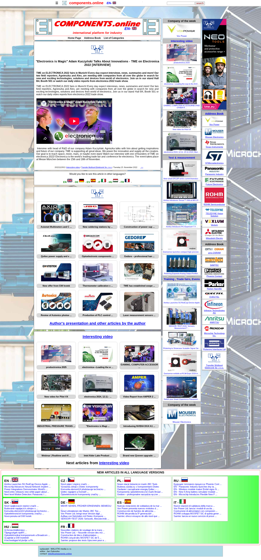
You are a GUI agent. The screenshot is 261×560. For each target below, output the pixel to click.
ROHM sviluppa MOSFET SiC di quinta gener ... (197, 513)
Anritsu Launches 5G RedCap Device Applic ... (182, 304)
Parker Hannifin (214, 288)
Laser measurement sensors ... (139, 315)
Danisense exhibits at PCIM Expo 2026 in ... (182, 374)
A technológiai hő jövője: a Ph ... (19, 540)
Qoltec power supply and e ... (56, 256)
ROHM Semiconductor (214, 204)
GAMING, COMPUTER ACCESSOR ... (139, 365)
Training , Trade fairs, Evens (182, 279)
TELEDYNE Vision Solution (214, 214)
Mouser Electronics (182, 422)
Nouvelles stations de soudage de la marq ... (82, 530)
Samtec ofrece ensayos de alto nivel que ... (138, 516)
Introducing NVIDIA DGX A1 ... (139, 426)
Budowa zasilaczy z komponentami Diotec (138, 486)
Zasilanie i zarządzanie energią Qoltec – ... (138, 489)
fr (122, 182)
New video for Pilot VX (56, 396)
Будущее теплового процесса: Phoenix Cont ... (198, 484)
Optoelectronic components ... (98, 256)
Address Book (92, 38)
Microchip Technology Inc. (214, 334)
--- (141, 167)
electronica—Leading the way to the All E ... (181, 84)
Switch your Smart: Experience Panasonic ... (182, 399)
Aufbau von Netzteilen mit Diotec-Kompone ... (83, 516)
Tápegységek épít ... (15, 532)
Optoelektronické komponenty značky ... (81, 494)
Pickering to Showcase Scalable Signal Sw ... (181, 348)
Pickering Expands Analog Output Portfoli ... (182, 274)
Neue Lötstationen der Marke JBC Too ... (81, 511)
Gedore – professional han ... (139, 256)
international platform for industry (97, 32)
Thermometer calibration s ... (98, 285)
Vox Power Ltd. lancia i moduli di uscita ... (194, 508)
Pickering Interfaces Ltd (214, 349)
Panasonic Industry (214, 174)
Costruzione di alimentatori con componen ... (196, 511)
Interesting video (73, 167)
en (65, 182)
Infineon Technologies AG (214, 311)
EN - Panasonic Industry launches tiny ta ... (195, 486)
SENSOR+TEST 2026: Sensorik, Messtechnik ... (85, 518)
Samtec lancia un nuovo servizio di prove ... (195, 516)
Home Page (74, 38)
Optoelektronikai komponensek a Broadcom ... (27, 535)
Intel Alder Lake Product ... (98, 455)
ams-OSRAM (214, 253)
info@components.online (60, 553)
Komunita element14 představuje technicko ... (83, 489)
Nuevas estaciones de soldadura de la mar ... (139, 506)
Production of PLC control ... (98, 315)
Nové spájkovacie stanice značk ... (21, 506)
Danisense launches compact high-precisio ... (181, 252)
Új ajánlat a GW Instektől (16, 537)
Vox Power (182, 36)
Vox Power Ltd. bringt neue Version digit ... (81, 513)
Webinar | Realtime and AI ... (56, 455)
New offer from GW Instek (56, 285)
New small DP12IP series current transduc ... (182, 179)
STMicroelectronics (214, 163)
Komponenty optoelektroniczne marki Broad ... (140, 492)
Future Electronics (214, 184)
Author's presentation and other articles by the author (98, 323)
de (76, 182)
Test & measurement (181, 157)
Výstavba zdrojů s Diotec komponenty (79, 486)
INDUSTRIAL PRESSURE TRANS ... (56, 426)
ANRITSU (214, 322)
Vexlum (214, 225)
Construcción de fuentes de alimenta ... (136, 511)
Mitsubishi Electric (214, 238)
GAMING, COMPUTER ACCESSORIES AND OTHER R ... (182, 107)
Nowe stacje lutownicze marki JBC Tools (137, 484)
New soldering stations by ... (98, 227)
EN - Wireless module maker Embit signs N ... (196, 489)
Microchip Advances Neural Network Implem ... (27, 486)
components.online (86, 3)
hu (110, 182)
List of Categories (114, 38)
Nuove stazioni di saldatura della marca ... (194, 506)
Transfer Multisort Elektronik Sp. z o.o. (96, 167)
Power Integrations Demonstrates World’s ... (26, 489)
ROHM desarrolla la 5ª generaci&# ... (135, 513)
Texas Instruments (214, 147)
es (88, 182)
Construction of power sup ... (139, 227)
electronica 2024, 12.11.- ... (97, 396)
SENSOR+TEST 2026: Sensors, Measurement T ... (182, 327)
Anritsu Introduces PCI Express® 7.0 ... (182, 227)
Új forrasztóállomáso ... (15, 530)
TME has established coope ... (139, 285)
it (99, 182)
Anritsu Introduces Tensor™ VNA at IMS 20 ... (181, 200)
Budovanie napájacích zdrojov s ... (21, 508)
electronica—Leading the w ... (97, 367)
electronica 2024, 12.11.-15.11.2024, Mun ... (182, 152)
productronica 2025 (56, 367)
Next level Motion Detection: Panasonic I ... (25, 494)
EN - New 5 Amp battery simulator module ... (196, 492)
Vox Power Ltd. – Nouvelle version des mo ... (83, 532)
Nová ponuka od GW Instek (18, 516)
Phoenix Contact (214, 276)
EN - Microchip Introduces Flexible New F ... (195, 494)
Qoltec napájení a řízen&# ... (75, 492)
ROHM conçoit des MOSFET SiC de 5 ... (81, 537)
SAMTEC (214, 265)
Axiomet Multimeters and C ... (56, 227)
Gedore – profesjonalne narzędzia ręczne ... (138, 494)
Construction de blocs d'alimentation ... (80, 535)
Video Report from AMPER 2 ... (139, 396)
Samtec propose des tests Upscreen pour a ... (83, 540)
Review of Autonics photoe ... (56, 315)
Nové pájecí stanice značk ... (75, 484)
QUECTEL (214, 297)
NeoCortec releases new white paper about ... (26, 492)
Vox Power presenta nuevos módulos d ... (137, 508)
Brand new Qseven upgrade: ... (139, 455)
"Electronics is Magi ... (98, 426)
